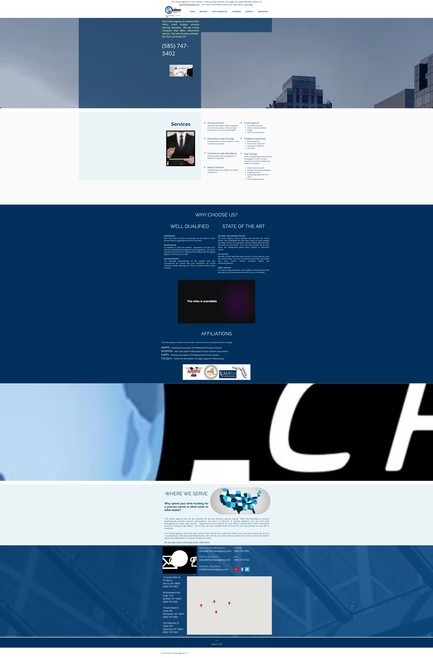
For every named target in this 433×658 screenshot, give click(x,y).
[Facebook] (241, 569)
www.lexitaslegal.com (189, 4)
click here (248, 4)
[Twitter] (247, 569)
